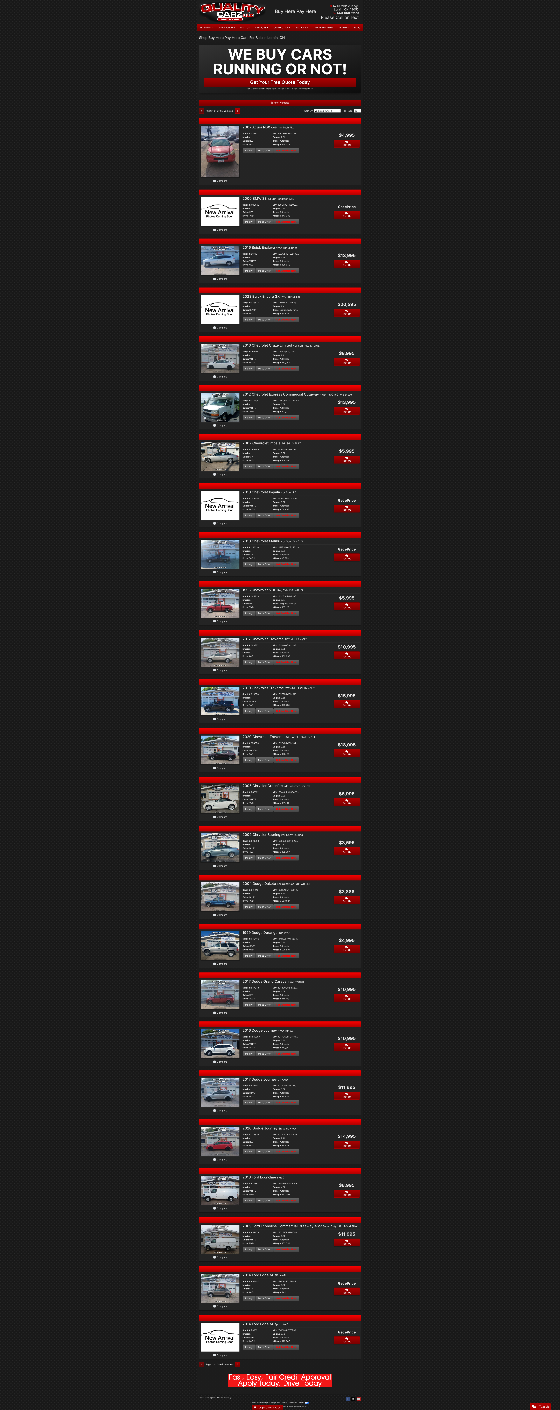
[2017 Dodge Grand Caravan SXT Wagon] (220, 994)
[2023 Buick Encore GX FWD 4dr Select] (220, 309)
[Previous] (201, 111)
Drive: (245, 144)
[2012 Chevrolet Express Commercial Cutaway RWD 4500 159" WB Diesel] (220, 407)
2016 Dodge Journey (269, 1030)
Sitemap (284, 1402)
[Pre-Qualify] (280, 1381)
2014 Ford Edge (264, 1275)
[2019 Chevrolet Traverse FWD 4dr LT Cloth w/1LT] (220, 700)
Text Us (347, 144)
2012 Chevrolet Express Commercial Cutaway (297, 394)
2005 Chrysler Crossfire (276, 786)
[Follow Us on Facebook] (348, 1399)
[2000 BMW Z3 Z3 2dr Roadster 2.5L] (220, 211)
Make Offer (264, 150)
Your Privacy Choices (296, 1402)
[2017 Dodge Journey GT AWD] (220, 1092)
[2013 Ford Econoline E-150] (220, 1190)
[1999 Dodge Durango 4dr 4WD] (220, 945)
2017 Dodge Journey (265, 1079)
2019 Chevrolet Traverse (279, 688)
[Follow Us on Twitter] (353, 1399)
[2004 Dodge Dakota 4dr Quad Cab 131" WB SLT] (220, 896)
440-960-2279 (348, 13)
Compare (222, 180)
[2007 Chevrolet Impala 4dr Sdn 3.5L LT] (220, 456)
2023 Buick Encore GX (271, 296)
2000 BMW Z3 (268, 198)
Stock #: (247, 133)
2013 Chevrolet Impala (269, 492)
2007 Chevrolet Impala (272, 443)
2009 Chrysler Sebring (273, 834)
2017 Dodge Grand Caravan (273, 981)
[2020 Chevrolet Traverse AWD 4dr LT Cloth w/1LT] (220, 749)
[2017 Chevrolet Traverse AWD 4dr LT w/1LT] (220, 651)
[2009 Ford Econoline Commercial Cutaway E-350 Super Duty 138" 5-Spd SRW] (220, 1239)
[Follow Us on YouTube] (359, 1399)
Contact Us (216, 1398)
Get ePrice (347, 207)
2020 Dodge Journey (269, 1128)
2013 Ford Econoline (263, 1177)
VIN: (275, 133)
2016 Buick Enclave (270, 247)
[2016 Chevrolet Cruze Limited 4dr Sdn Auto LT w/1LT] (220, 358)
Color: (246, 141)
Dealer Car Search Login (259, 1402)
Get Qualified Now (286, 150)
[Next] (237, 111)
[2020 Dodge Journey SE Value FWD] (220, 1141)
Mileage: (277, 144)
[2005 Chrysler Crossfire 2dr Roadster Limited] (220, 798)
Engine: (276, 137)
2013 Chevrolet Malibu (273, 541)
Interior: (247, 137)
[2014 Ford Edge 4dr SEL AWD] (220, 1288)
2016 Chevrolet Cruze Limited (282, 345)
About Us (207, 1398)
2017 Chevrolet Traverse (275, 639)
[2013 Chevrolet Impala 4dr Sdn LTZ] (220, 505)
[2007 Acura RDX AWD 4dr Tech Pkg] (220, 151)
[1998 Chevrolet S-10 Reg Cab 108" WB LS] (220, 602)
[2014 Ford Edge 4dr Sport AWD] (220, 1336)
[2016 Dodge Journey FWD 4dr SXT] (220, 1043)
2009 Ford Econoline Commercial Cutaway (300, 1226)
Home (201, 1398)
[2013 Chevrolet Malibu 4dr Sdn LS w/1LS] (220, 554)
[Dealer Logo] (233, 12)
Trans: (276, 141)
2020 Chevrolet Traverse (279, 737)
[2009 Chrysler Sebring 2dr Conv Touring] (220, 847)
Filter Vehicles (281, 102)
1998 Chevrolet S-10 (273, 590)
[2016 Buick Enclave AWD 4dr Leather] (220, 260)
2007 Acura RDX (268, 127)
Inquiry (249, 150)
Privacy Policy (226, 1398)
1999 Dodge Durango (266, 932)
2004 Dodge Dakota (276, 883)
